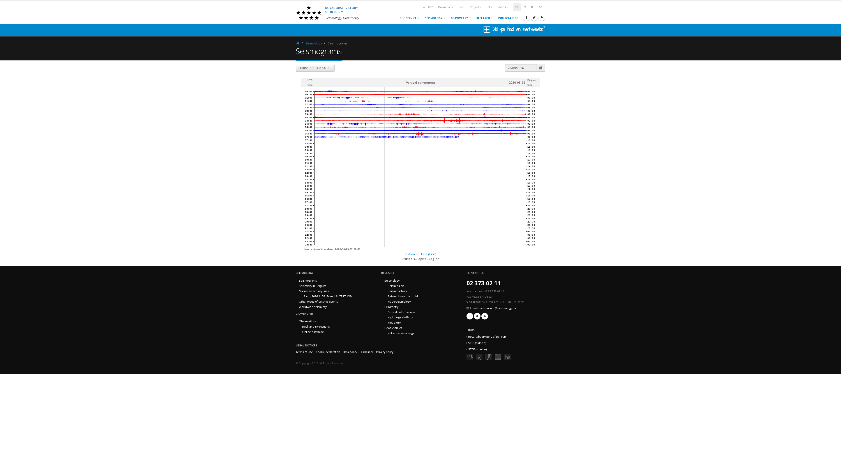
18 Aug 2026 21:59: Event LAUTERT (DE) (327, 296)
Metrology (394, 323)
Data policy (350, 352)
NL (532, 7)
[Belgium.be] (507, 357)
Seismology (433, 18)
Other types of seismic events (318, 302)
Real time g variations (316, 326)
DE (540, 7)
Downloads (445, 7)
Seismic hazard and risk (403, 296)
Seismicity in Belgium (312, 286)
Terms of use (304, 352)
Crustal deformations (401, 312)
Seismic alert (396, 286)
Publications (508, 18)
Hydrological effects (400, 317)
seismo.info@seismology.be (497, 308)
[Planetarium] (469, 357)
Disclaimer (366, 352)
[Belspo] (498, 357)
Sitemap (502, 7)
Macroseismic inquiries (314, 291)
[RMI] (488, 357)
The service (408, 18)
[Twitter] (534, 17)
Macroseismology (399, 302)
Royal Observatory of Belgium (487, 337)
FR (524, 7)
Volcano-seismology (401, 333)
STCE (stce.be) (477, 349)
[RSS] (542, 17)
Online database (313, 332)
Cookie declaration (328, 352)
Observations (308, 321)
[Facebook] (526, 17)
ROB (430, 7)
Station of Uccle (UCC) (420, 254)
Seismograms (308, 280)
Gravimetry (459, 18)
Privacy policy (384, 352)
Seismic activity (397, 291)
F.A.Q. (461, 7)
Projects (475, 7)
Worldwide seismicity (313, 307)
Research (483, 18)
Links (489, 7)
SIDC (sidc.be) (477, 343)
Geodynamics (393, 328)
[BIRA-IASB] (479, 357)
